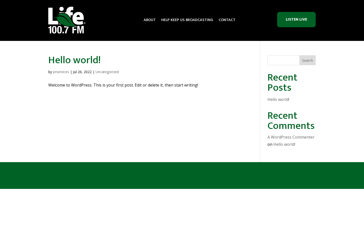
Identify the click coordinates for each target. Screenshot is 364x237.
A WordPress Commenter (290, 137)
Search (307, 60)
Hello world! (74, 60)
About (150, 20)
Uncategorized (107, 71)
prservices (61, 71)
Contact (227, 20)
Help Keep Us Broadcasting (187, 20)
